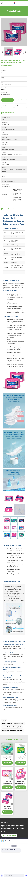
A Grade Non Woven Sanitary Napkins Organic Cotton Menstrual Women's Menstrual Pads (7, 783)
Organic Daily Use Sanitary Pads (11, 727)
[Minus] (26, 841)
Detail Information (7, 105)
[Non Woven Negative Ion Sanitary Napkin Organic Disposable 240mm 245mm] (7, 798)
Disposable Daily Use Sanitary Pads (12, 723)
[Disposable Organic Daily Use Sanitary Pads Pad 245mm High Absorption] (21, 774)
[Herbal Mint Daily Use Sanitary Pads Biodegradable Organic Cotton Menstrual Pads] (14, 32)
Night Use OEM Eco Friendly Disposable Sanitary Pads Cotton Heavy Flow (7, 758)
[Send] (26, 875)
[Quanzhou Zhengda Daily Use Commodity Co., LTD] (14, 3)
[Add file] (2, 875)
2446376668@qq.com (10, 835)
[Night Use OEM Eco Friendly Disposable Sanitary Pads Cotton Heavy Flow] (7, 749)
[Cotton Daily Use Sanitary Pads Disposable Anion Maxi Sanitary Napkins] (21, 749)
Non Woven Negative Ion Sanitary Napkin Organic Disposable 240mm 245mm (7, 807)
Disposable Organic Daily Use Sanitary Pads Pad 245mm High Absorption (20, 783)
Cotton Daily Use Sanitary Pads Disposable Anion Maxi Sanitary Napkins (20, 758)
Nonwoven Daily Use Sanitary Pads (12, 730)
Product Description (20, 105)
